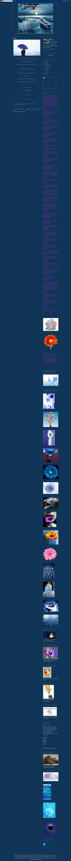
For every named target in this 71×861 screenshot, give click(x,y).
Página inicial (28, 109)
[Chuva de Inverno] (44, 845)
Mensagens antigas (37, 109)
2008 (46, 73)
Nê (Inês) (53, 748)
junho (47, 67)
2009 (46, 64)
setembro (48, 65)
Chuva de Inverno (35, 6)
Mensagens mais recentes (18, 109)
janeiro (47, 69)
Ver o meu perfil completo (49, 49)
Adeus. (15, 38)
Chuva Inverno (21, 104)
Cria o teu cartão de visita (47, 846)
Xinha (52, 39)
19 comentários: (32, 103)
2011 (46, 62)
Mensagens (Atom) (21, 111)
